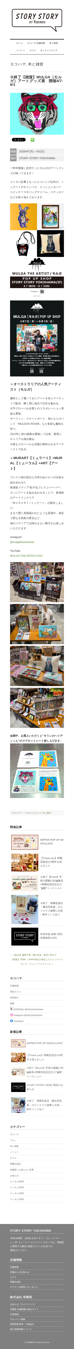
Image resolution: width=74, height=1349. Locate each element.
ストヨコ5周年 (17, 1181)
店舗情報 (14, 986)
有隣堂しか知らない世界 (22, 1170)
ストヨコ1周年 (17, 1199)
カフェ (32, 50)
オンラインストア (48, 50)
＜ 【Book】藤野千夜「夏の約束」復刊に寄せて (33, 955)
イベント (21, 50)
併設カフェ (15, 991)
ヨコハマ (18, 64)
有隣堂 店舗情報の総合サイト (24, 1309)
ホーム (19, 43)
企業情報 (14, 1314)
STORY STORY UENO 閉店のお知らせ (45, 1087)
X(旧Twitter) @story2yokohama (28, 1009)
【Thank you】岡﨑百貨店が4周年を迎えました (51, 862)
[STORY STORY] (37, 11)
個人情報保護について (21, 1329)
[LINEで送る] (32, 139)
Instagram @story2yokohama (27, 1015)
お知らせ (14, 1175)
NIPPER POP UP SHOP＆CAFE (45, 1043)
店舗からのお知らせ (19, 1272)
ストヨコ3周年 (17, 1187)
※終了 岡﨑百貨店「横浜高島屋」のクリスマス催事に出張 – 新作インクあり (44, 1105)
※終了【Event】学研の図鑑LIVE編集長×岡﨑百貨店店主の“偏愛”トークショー (45, 1072)
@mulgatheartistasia (22, 541)
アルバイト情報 (17, 1319)
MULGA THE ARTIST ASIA (26, 555)
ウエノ (13, 1140)
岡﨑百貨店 (15, 1164)
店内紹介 (14, 997)
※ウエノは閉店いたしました (24, 1287)
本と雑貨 (53, 43)
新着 (12, 1003)
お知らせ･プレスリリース (22, 1304)
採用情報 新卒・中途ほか (22, 1324)
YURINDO (30, 1342)
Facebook (18, 1021)
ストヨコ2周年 (17, 1193)
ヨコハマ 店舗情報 (36, 43)
